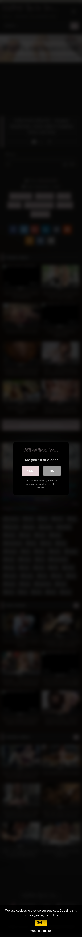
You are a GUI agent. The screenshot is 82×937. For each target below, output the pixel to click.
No (52, 470)
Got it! (41, 922)
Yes (30, 470)
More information (41, 930)
